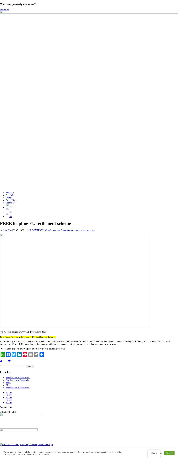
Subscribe (4, 9)
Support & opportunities (71, 230)
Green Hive (11, 200)
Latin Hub (7, 230)
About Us (10, 192)
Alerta (8, 382)
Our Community (52, 230)
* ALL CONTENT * (34, 230)
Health (8, 198)
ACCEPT (169, 453)
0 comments (88, 230)
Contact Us (10, 203)
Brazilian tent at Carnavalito (18, 377)
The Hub (9, 195)
